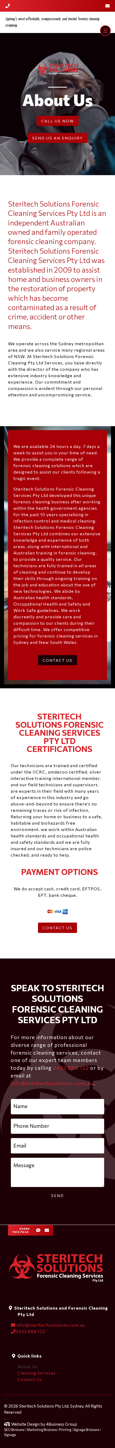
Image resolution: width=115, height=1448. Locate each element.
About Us (28, 1366)
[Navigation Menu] (105, 30)
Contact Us (30, 1379)
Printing (65, 1430)
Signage (10, 1435)
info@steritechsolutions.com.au (52, 1083)
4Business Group (61, 1424)
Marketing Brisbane (42, 1430)
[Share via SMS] (38, 1231)
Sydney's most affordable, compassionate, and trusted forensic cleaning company (52, 22)
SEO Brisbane (14, 1430)
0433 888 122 (71, 1067)
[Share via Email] (47, 1231)
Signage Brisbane (86, 1430)
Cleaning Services (37, 1372)
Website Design (25, 1424)
